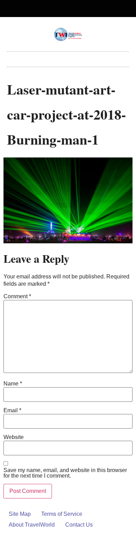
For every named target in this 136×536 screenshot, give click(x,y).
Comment (17, 296)
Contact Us (79, 525)
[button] (68, 57)
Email (12, 410)
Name (12, 384)
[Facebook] (62, 9)
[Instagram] (74, 9)
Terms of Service (61, 514)
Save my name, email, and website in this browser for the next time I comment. (65, 473)
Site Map (20, 514)
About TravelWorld (32, 525)
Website (13, 437)
